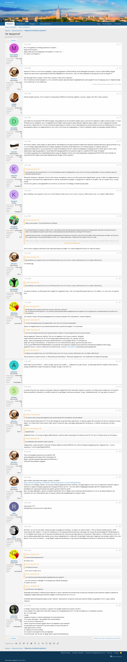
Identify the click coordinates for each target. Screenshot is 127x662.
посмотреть (71, 347)
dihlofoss (14, 313)
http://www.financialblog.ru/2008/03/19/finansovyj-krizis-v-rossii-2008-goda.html (52, 483)
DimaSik (14, 128)
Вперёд (13, 40)
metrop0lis (9, 37)
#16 (120, 477)
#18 (120, 526)
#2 (120, 68)
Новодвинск (18, 186)
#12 (120, 361)
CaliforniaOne (21, 660)
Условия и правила (78, 653)
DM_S (14, 537)
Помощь (109, 653)
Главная (116, 653)
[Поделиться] (117, 44)
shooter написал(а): (31, 438)
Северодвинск (17, 382)
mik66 (14, 104)
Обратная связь (66, 653)
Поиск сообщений (24, 27)
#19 (120, 550)
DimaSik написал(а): (31, 169)
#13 (120, 387)
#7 (120, 190)
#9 (120, 253)
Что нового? (20, 24)
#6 (120, 165)
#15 (120, 451)
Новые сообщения (11, 27)
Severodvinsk (18, 323)
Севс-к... (19, 89)
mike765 (14, 616)
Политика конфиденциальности (95, 653)
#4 (120, 117)
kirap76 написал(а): (31, 257)
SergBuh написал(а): (31, 330)
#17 (120, 503)
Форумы (9, 24)
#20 (120, 605)
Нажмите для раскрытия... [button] (72, 243)
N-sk (20, 237)
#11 (120, 302)
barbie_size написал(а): (32, 428)
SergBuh (14, 227)
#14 (120, 410)
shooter (14, 397)
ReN (13, 513)
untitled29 (14, 289)
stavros (14, 152)
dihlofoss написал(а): (31, 414)
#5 (120, 141)
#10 (120, 278)
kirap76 (14, 176)
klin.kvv (14, 79)
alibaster (14, 372)
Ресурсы (32, 24)
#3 (120, 93)
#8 (120, 216)
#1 (120, 44)
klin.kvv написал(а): (31, 306)
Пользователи (45, 24)
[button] (26, 24)
